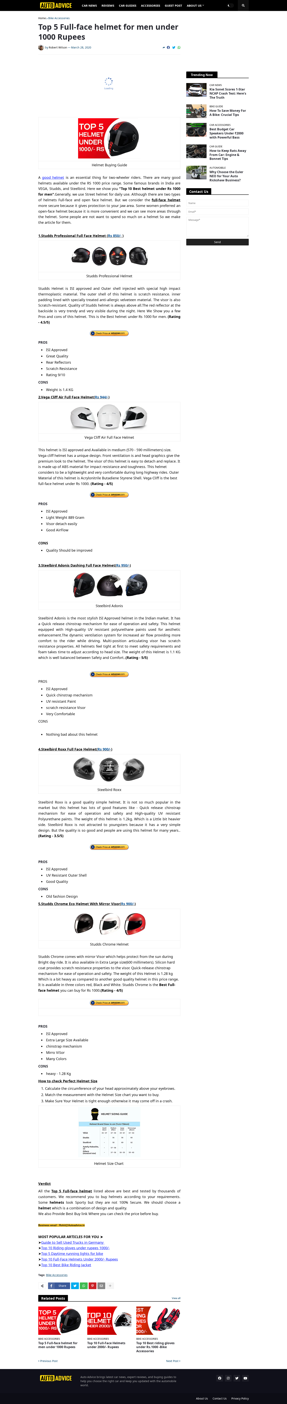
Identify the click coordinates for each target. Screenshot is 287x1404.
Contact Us (220, 1398)
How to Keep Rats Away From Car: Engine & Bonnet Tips (227, 155)
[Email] (101, 1285)
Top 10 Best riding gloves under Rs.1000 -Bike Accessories (155, 1347)
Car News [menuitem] (89, 5)
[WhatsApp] (179, 47)
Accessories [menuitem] (150, 5)
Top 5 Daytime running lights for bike (72, 1253)
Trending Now (202, 75)
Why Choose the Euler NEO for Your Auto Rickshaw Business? (226, 176)
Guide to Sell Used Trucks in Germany (72, 1242)
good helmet (53, 177)
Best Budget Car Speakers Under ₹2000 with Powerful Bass (226, 133)
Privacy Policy (240, 1398)
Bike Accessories (59, 18)
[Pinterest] (92, 1285)
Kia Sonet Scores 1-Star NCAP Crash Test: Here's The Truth (227, 93)
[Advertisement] (110, 83)
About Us (202, 1398)
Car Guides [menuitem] (127, 5)
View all (176, 1298)
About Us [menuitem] (194, 5)
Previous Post (49, 1361)
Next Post (172, 1361)
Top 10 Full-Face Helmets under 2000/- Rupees (106, 1345)
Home (42, 18)
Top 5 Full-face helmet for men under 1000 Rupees (58, 1345)
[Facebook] (168, 47)
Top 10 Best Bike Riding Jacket (66, 1265)
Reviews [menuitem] (108, 5)
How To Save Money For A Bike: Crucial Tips (227, 113)
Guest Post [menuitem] (173, 5)
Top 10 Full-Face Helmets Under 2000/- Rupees (79, 1259)
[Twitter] (173, 47)
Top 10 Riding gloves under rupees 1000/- (75, 1248)
